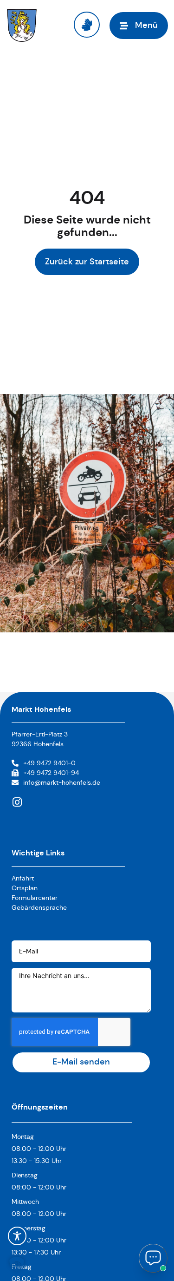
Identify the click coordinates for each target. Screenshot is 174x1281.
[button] (16, 1264)
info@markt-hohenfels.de (61, 782)
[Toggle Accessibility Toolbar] (17, 1236)
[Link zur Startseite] (22, 25)
